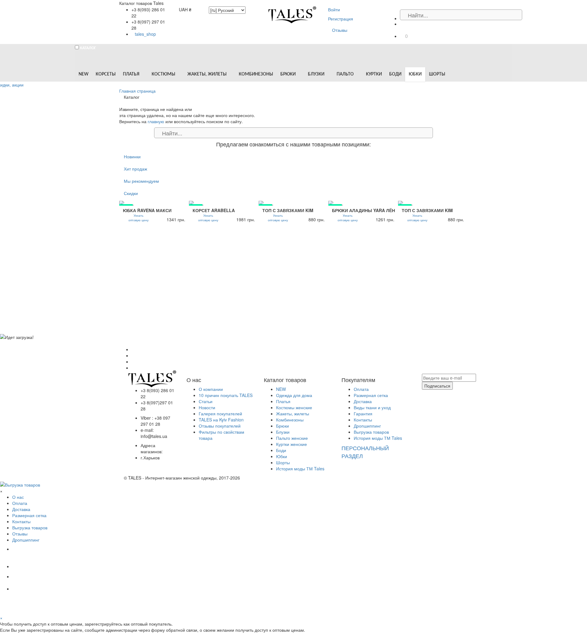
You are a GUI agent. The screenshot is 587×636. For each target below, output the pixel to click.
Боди (281, 450)
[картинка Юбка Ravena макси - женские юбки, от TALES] (154, 203)
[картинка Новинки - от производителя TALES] (224, 203)
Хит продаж (135, 169)
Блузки (283, 432)
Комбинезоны (290, 420)
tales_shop (145, 34)
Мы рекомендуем (141, 181)
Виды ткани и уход (372, 407)
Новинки (132, 156)
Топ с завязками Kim (287, 210)
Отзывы (339, 30)
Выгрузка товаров (371, 432)
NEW (281, 389)
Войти (334, 9)
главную (156, 121)
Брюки (282, 426)
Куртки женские (291, 444)
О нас (18, 497)
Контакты (363, 420)
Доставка (363, 401)
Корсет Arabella (214, 210)
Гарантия (363, 413)
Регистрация (340, 19)
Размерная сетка (371, 395)
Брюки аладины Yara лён (363, 210)
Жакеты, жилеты (292, 413)
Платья (283, 401)
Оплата (361, 389)
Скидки (131, 193)
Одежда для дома (294, 395)
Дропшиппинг (367, 426)
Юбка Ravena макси (147, 210)
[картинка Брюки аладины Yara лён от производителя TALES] (363, 203)
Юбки (281, 456)
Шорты (283, 462)
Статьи (205, 401)
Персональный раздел (365, 452)
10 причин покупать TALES (226, 395)
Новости (207, 407)
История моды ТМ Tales (300, 468)
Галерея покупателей (220, 413)
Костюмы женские (294, 407)
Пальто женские (292, 438)
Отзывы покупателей (220, 426)
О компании (211, 389)
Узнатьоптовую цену (138, 217)
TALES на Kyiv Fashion (221, 420)
